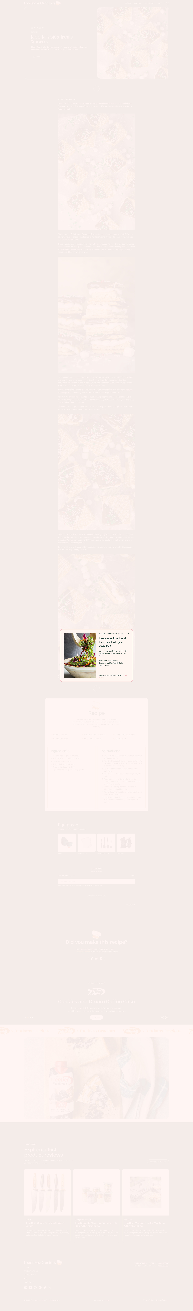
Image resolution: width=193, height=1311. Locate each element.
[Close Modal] (128, 633)
